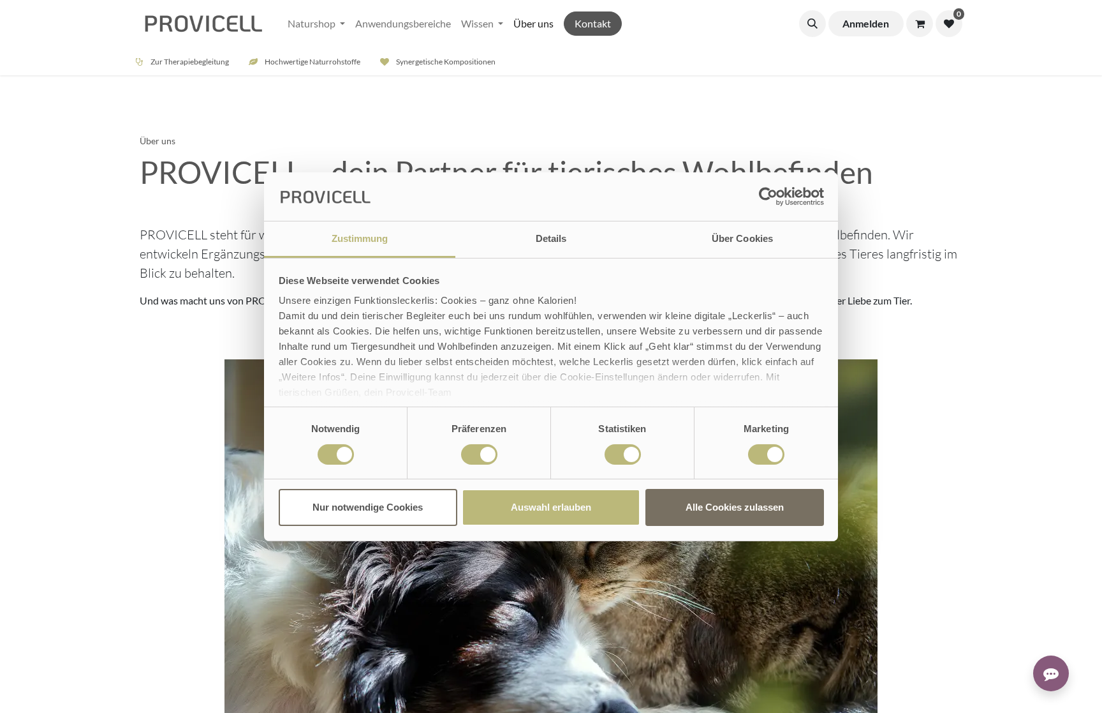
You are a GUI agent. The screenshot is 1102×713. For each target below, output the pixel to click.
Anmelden (865, 23)
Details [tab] (551, 238)
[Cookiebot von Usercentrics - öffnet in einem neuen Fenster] (768, 196)
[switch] (479, 454)
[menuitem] (316, 23)
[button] (812, 23)
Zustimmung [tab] (360, 238)
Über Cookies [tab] (742, 238)
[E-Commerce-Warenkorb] (919, 23)
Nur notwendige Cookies (367, 507)
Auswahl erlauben (551, 507)
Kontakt (593, 23)
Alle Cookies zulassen (735, 507)
